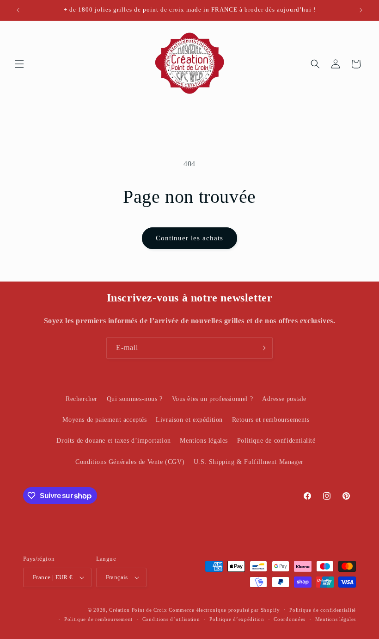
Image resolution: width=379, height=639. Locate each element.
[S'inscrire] (262, 348)
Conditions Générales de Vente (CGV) (129, 461)
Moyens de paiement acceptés (104, 419)
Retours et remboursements (271, 419)
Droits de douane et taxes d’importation (113, 440)
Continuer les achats (189, 238)
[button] (19, 64)
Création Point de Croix (138, 610)
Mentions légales (204, 440)
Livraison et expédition (189, 419)
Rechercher (82, 398)
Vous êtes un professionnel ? (212, 398)
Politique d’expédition (236, 619)
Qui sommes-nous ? (135, 398)
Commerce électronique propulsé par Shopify (224, 610)
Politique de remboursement (98, 619)
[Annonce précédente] (18, 10)
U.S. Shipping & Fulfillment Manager (249, 461)
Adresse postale (284, 398)
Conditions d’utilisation (171, 619)
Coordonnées (290, 619)
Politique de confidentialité (276, 440)
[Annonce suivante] (361, 10)
